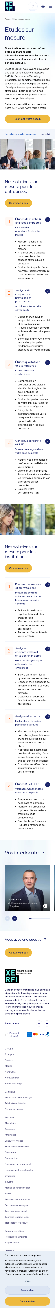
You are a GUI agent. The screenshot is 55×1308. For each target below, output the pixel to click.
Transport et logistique (16, 1222)
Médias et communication (17, 1187)
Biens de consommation (17, 1146)
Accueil (8, 19)
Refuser (27, 1281)
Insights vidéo (12, 1242)
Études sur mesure (14, 1109)
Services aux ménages (16, 1205)
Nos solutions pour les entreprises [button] (20, 134)
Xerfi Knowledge (13, 1083)
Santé (8, 1193)
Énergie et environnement (17, 1164)
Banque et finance (14, 1140)
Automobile (10, 1134)
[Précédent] (7, 918)
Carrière (9, 1060)
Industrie (9, 1181)
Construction (11, 1158)
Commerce (10, 1152)
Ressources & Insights (16, 1236)
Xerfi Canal (10, 1072)
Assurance (10, 1129)
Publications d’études (15, 1103)
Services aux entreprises (17, 1199)
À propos (9, 1054)
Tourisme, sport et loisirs (17, 1217)
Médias (8, 1066)
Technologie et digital (16, 1211)
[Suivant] (14, 918)
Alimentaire (10, 1123)
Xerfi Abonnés (12, 1077)
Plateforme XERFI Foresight (17, 1097)
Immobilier (10, 1176)
